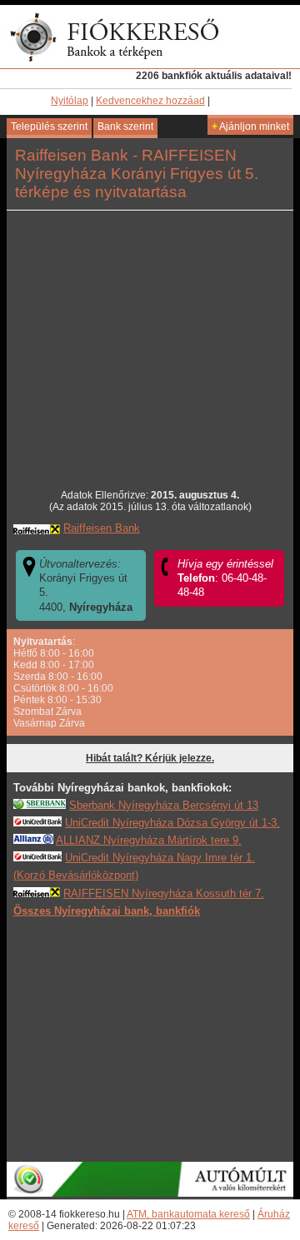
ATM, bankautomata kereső (188, 1214)
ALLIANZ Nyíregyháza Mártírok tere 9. (149, 840)
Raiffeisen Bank (101, 528)
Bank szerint (125, 126)
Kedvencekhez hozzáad (150, 101)
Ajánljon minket (250, 126)
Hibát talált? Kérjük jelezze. (150, 758)
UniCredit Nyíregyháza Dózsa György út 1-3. (172, 822)
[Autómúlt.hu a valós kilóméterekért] (150, 1193)
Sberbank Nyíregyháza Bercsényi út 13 (163, 805)
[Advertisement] (150, 1039)
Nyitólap (69, 101)
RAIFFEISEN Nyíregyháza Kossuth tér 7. (163, 893)
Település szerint (49, 126)
